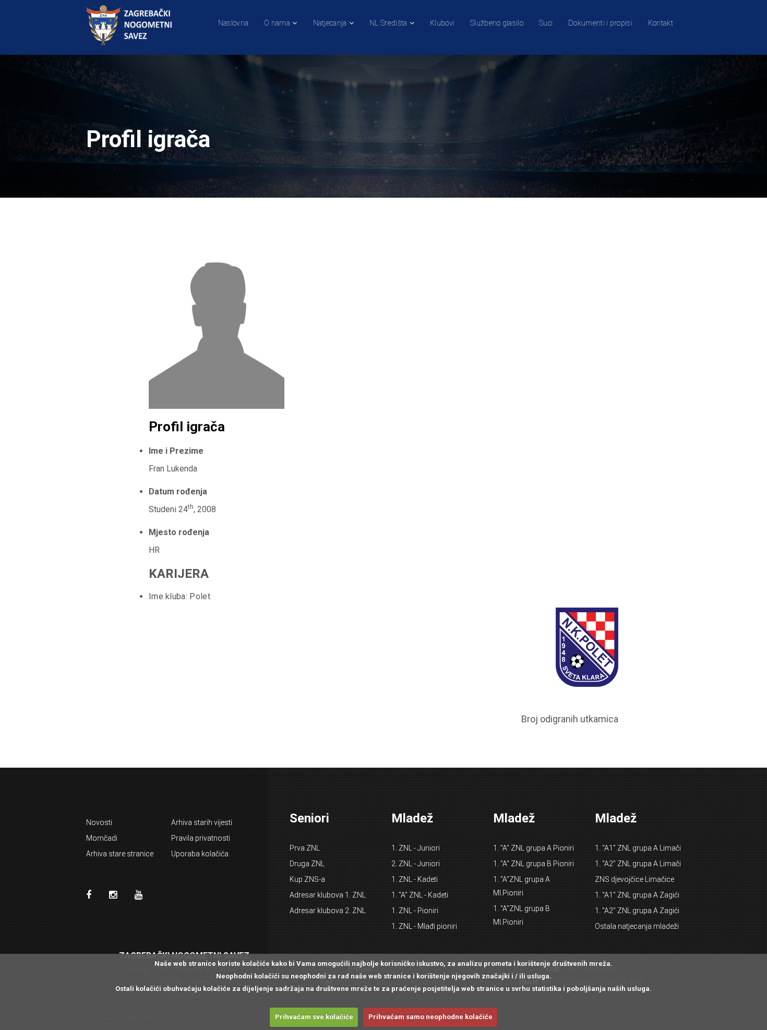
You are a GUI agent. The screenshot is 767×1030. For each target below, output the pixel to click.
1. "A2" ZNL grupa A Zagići (637, 910)
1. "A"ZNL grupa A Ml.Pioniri (521, 886)
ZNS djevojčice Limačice (634, 879)
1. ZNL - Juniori (415, 848)
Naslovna (233, 23)
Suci (546, 23)
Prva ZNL (305, 848)
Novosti (99, 822)
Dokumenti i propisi (600, 23)
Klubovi (442, 23)
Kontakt (660, 23)
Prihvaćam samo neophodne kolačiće (430, 1017)
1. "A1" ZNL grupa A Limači (638, 848)
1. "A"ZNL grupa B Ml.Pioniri (521, 915)
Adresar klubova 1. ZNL (328, 895)
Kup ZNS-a (307, 879)
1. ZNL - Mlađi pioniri (424, 926)
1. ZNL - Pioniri (414, 910)
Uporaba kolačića (200, 854)
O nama (277, 23)
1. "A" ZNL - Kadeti (419, 895)
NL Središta (388, 23)
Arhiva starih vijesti (201, 822)
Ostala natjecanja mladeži (637, 926)
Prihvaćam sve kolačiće (314, 1017)
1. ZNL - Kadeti (414, 879)
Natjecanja (330, 23)
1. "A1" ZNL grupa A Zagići (637, 895)
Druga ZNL (307, 863)
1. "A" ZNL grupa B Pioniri (533, 863)
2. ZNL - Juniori (415, 863)
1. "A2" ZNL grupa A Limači (638, 863)
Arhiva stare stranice (119, 854)
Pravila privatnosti (200, 838)
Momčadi (101, 838)
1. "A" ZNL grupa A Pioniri (533, 848)
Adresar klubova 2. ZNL (328, 910)
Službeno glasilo (496, 23)
